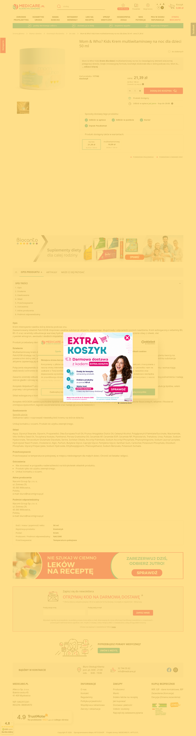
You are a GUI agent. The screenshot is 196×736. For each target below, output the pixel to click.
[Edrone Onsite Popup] (98, 368)
